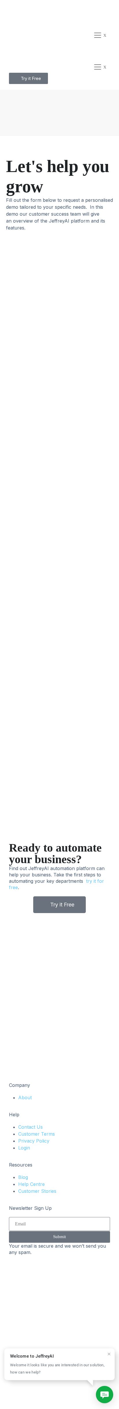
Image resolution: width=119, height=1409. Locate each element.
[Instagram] (48, 1394)
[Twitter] (32, 1394)
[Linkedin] (16, 1394)
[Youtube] (64, 1394)
